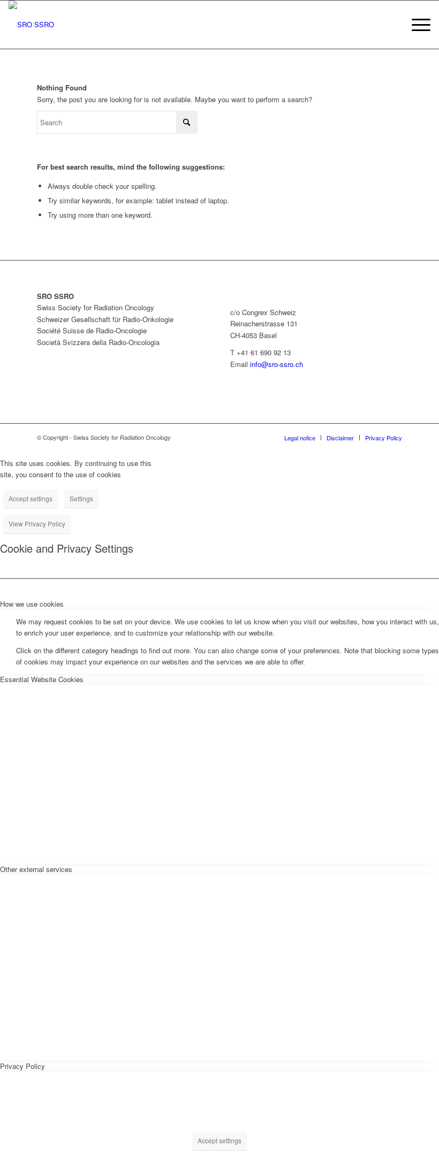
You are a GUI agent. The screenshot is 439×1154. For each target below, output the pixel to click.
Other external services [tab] (36, 869)
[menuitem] (415, 25)
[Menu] (415, 25)
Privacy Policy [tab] (22, 1066)
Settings (81, 498)
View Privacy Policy (37, 523)
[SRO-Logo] (31, 25)
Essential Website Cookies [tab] (42, 679)
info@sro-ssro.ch (276, 364)
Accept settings (30, 498)
